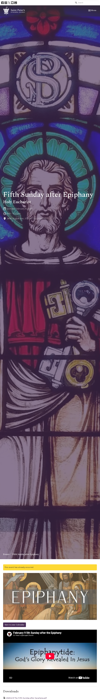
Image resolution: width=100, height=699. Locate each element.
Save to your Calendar (14, 624)
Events (6, 554)
